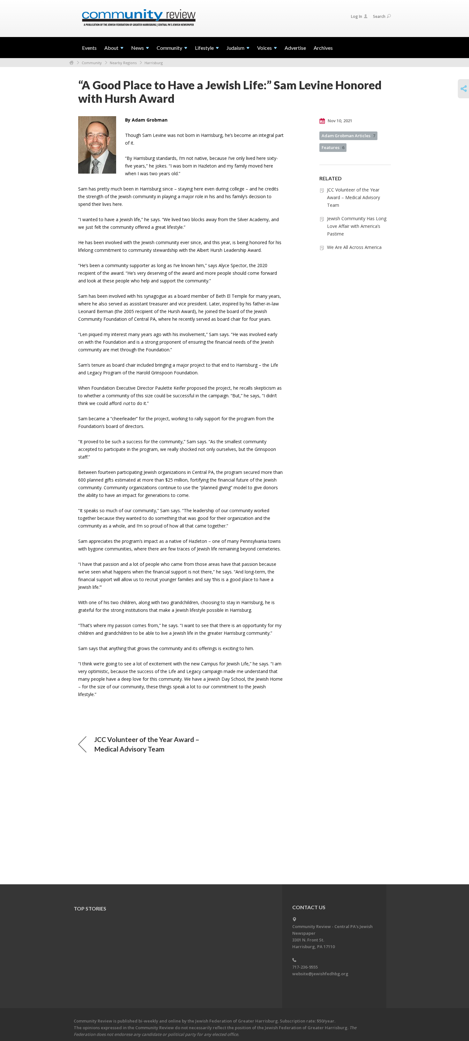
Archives (323, 48)
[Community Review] (138, 18)
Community (92, 62)
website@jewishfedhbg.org (320, 974)
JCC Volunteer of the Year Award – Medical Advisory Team (353, 197)
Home (71, 63)
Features (333, 147)
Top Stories (90, 908)
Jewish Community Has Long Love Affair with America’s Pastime (356, 226)
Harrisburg (154, 62)
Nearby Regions (123, 62)
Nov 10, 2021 (339, 121)
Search (379, 16)
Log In (356, 16)
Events (89, 48)
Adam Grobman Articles (348, 136)
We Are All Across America (354, 247)
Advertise (295, 48)
